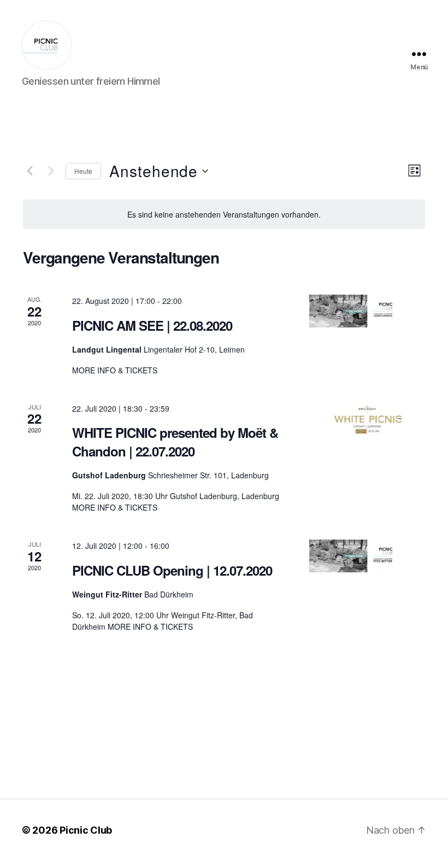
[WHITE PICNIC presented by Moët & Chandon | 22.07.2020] (367, 418)
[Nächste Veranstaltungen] (50, 171)
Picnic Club (86, 830)
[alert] (224, 215)
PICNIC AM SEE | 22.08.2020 (152, 325)
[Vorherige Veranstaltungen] (29, 171)
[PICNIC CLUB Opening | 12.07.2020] (367, 556)
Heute (83, 170)
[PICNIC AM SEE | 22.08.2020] (367, 311)
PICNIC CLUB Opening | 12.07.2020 (172, 570)
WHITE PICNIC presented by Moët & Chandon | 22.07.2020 (175, 441)
